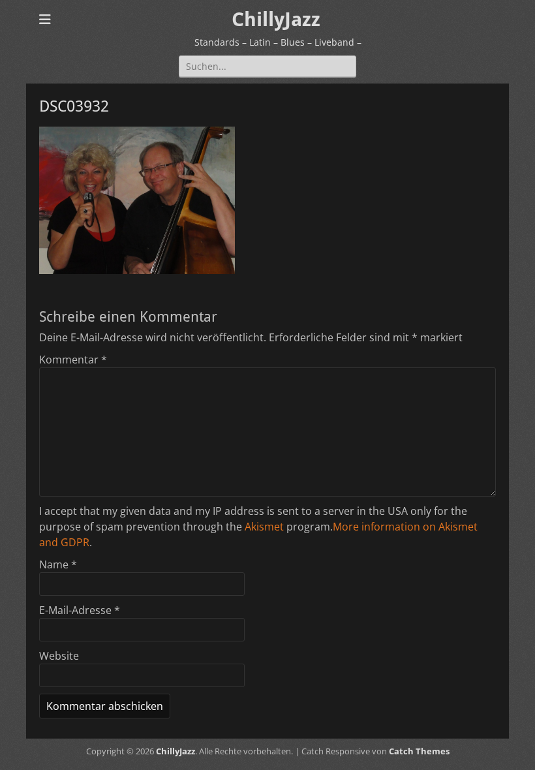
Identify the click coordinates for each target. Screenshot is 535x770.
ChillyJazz (276, 19)
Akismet (264, 526)
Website (59, 656)
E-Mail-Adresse (79, 610)
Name (58, 564)
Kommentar (73, 359)
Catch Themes (419, 751)
